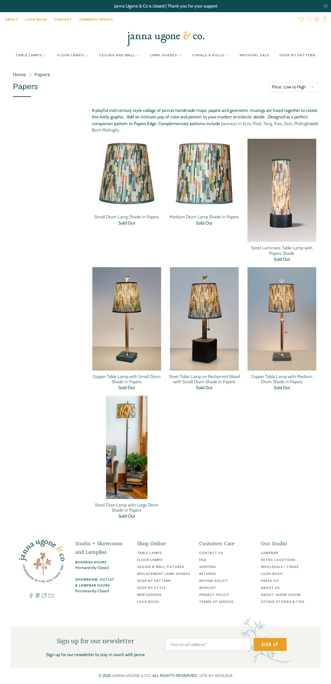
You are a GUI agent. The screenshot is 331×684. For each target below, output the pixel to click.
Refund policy (213, 581)
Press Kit (270, 581)
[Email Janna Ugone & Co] (51, 597)
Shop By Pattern (297, 55)
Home (19, 75)
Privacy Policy (214, 595)
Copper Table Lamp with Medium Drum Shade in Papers (281, 379)
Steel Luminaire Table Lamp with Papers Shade (281, 250)
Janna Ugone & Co (131, 675)
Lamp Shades (163, 55)
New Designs (149, 595)
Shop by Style (151, 588)
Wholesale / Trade (280, 567)
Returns (207, 574)
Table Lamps (29, 55)
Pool (257, 123)
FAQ (202, 560)
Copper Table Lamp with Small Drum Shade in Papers (127, 379)
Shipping (207, 567)
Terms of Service (216, 602)
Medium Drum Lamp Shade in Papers (204, 216)
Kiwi (278, 123)
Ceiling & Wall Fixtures (160, 567)
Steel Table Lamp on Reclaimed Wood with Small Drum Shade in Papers (204, 379)
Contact (63, 19)
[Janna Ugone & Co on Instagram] (44, 597)
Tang (267, 123)
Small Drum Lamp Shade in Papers (126, 216)
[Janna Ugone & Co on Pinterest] (37, 597)
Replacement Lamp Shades (163, 574)
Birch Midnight (105, 130)
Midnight (302, 123)
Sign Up (270, 644)
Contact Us (211, 553)
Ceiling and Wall (117, 55)
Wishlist (207, 588)
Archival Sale (254, 55)
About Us (270, 588)
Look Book (36, 19)
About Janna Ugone (281, 595)
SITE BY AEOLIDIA (215, 675)
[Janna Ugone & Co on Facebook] (31, 597)
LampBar (269, 553)
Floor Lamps (70, 55)
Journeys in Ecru (236, 123)
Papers (42, 75)
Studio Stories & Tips (282, 602)
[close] (325, 6)
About (11, 19)
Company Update (96, 19)
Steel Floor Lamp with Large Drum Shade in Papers (127, 507)
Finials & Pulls (208, 55)
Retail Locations (278, 560)
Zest (288, 123)
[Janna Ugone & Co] (165, 38)
